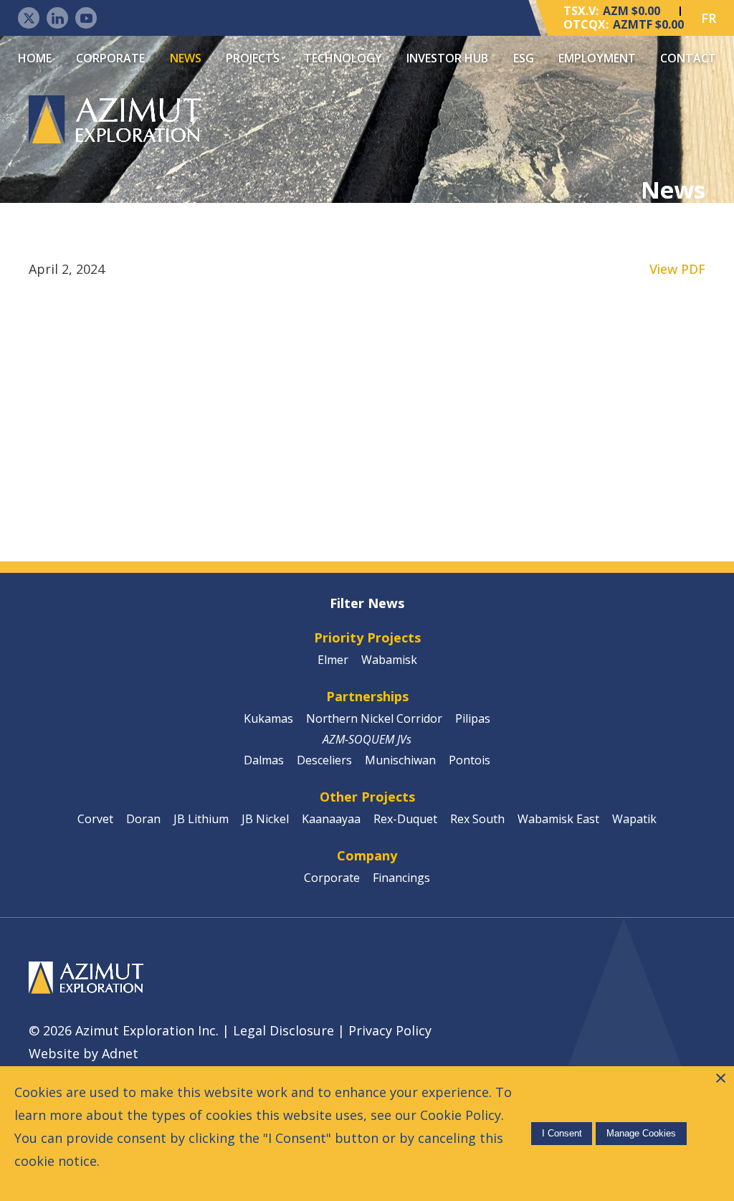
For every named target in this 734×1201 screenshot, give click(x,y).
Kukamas (268, 718)
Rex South (477, 819)
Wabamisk (389, 660)
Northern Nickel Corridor (374, 718)
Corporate (110, 58)
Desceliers (324, 760)
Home (35, 58)
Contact (688, 58)
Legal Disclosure (283, 1030)
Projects (253, 58)
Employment (597, 58)
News (185, 58)
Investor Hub (447, 58)
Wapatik (634, 819)
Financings (401, 878)
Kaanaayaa (331, 819)
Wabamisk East (558, 819)
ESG (523, 58)
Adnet (120, 1053)
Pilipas (472, 718)
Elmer (333, 660)
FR (708, 18)
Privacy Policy (390, 1030)
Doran (143, 819)
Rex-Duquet (405, 819)
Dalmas (264, 760)
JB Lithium (201, 819)
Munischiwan (400, 760)
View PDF (677, 268)
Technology (343, 58)
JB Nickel (265, 819)
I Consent (562, 1133)
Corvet (95, 819)
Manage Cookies (641, 1133)
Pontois (469, 760)
